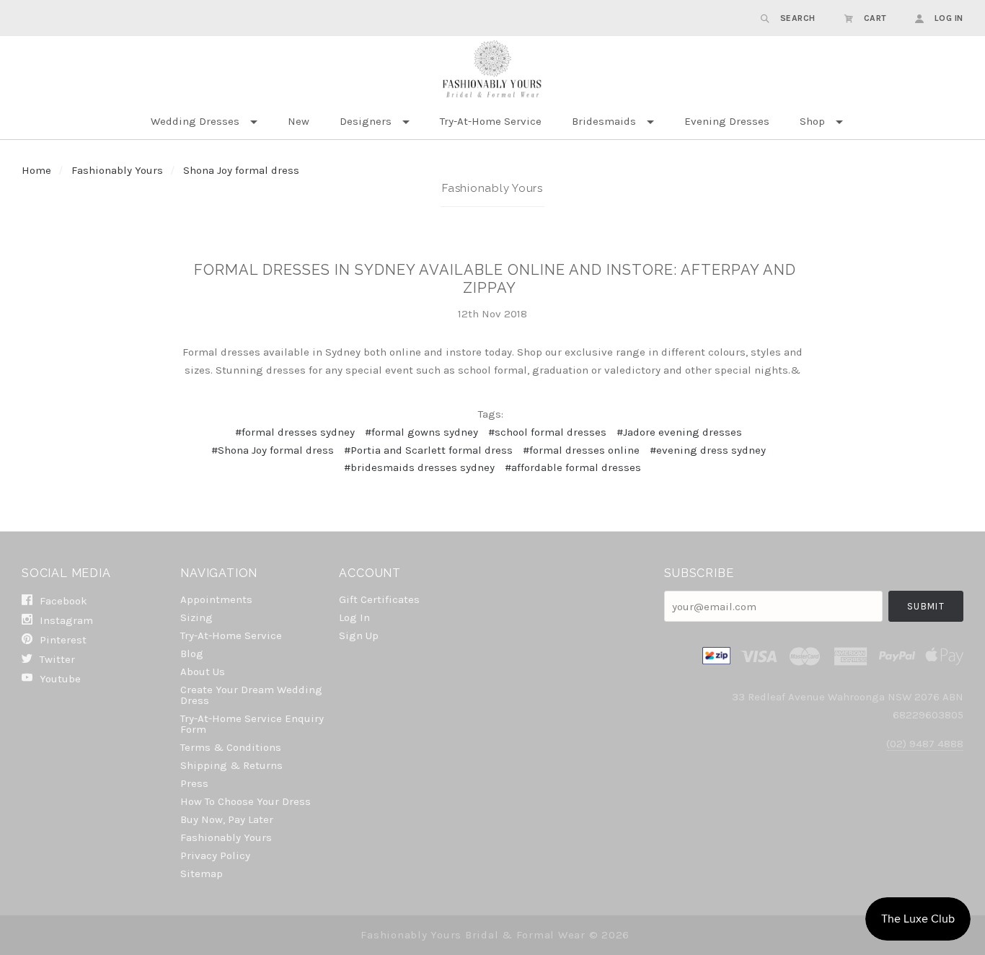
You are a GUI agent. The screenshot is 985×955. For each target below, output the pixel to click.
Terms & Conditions (230, 747)
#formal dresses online (581, 450)
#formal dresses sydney (295, 432)
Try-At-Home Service (491, 121)
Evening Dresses (726, 121)
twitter (56, 659)
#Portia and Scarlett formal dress (428, 450)
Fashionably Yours (118, 170)
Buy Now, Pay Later (226, 819)
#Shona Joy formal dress (272, 450)
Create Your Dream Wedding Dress (251, 695)
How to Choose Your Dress (245, 801)
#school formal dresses (547, 432)
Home (36, 170)
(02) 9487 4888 (924, 743)
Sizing (196, 617)
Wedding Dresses (195, 121)
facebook (62, 600)
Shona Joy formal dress (241, 170)
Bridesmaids (604, 121)
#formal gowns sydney (421, 432)
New (298, 121)
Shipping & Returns (231, 765)
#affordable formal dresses (573, 467)
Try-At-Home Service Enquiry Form (252, 724)
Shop (812, 121)
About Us (202, 671)
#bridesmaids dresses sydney (419, 467)
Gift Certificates (379, 599)
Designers (366, 121)
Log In (354, 617)
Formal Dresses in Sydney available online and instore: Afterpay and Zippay (495, 278)
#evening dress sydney (708, 450)
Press (194, 783)
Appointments (216, 599)
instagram (65, 620)
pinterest (62, 639)
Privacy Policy (215, 855)
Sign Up (359, 635)
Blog (191, 653)
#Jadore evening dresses (679, 432)
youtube (59, 678)
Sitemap (201, 873)
